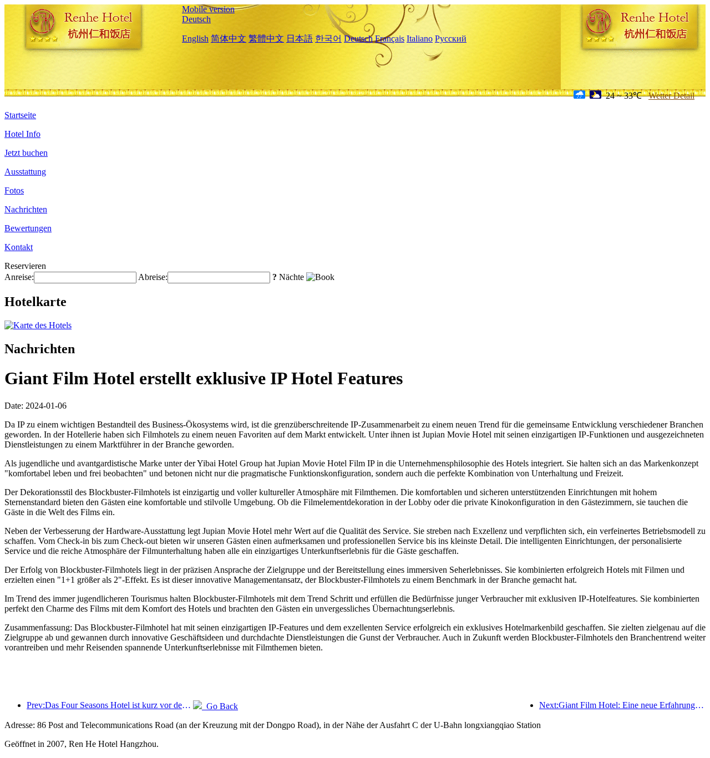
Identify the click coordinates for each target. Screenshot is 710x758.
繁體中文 (266, 38)
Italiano (420, 38)
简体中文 (228, 38)
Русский (450, 38)
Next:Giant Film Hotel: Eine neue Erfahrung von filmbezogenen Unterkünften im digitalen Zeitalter (622, 705)
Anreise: (19, 277)
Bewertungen (28, 228)
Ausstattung (25, 171)
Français (389, 38)
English (195, 38)
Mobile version (208, 9)
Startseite (20, 115)
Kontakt (18, 247)
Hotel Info (22, 134)
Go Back (220, 706)
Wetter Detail (671, 95)
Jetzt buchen (26, 152)
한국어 (328, 38)
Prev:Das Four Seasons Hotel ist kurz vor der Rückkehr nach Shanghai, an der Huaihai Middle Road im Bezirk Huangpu (110, 705)
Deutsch (196, 19)
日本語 (299, 38)
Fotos (14, 190)
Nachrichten (25, 209)
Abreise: (153, 277)
